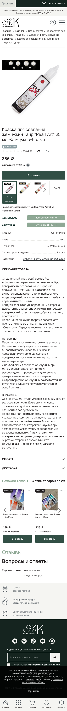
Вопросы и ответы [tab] (25, 561)
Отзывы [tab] (11, 552)
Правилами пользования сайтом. (42, 681)
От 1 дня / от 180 (40, 224)
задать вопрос (33, 575)
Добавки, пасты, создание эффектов (44, 258)
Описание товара (15, 269)
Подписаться (55, 657)
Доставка (9, 468)
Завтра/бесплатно (46, 217)
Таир (62, 239)
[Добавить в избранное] (29, 491)
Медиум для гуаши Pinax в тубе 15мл (15, 515)
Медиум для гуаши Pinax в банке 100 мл (47, 515)
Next (42, 190)
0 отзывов (26, 151)
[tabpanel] (33, 572)
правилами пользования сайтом (44, 664)
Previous (7, 516)
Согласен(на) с (36, 664)
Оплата (8, 459)
